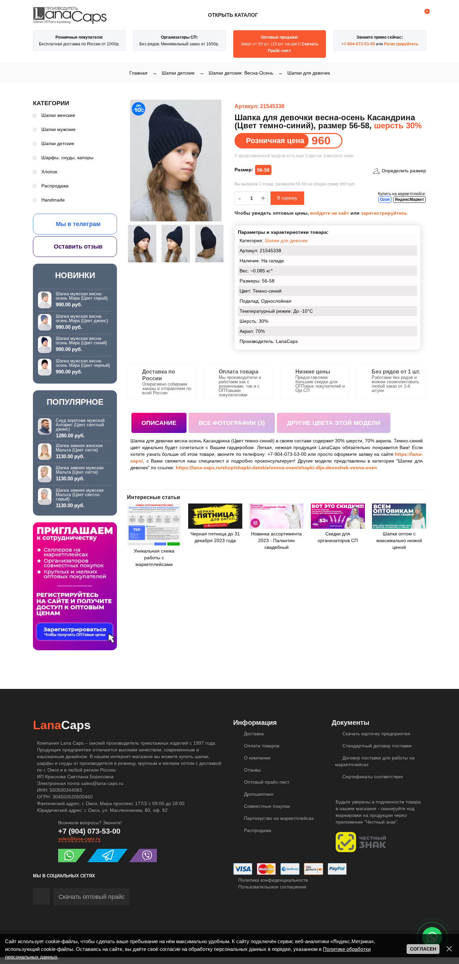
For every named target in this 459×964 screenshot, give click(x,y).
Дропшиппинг (258, 794)
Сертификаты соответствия (372, 776)
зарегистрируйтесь (384, 213)
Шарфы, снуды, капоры (67, 157)
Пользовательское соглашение (271, 886)
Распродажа (55, 185)
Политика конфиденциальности (272, 880)
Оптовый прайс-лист (266, 782)
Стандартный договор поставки (376, 745)
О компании (256, 757)
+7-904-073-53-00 (358, 44)
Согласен (423, 949)
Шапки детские (57, 143)
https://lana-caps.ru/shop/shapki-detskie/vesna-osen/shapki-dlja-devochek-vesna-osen (276, 467)
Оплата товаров (261, 745)
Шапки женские (58, 115)
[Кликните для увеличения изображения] (175, 160)
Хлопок (49, 171)
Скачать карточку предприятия (375, 733)
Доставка (253, 733)
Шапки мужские (58, 129)
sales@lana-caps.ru (79, 838)
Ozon (385, 199)
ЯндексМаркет (409, 199)
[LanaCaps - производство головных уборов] (70, 21)
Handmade (53, 200)
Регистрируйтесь (401, 44)
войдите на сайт (329, 213)
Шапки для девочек (286, 240)
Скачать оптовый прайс (91, 896)
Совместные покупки (266, 806)
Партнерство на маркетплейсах (278, 818)
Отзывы (252, 770)
